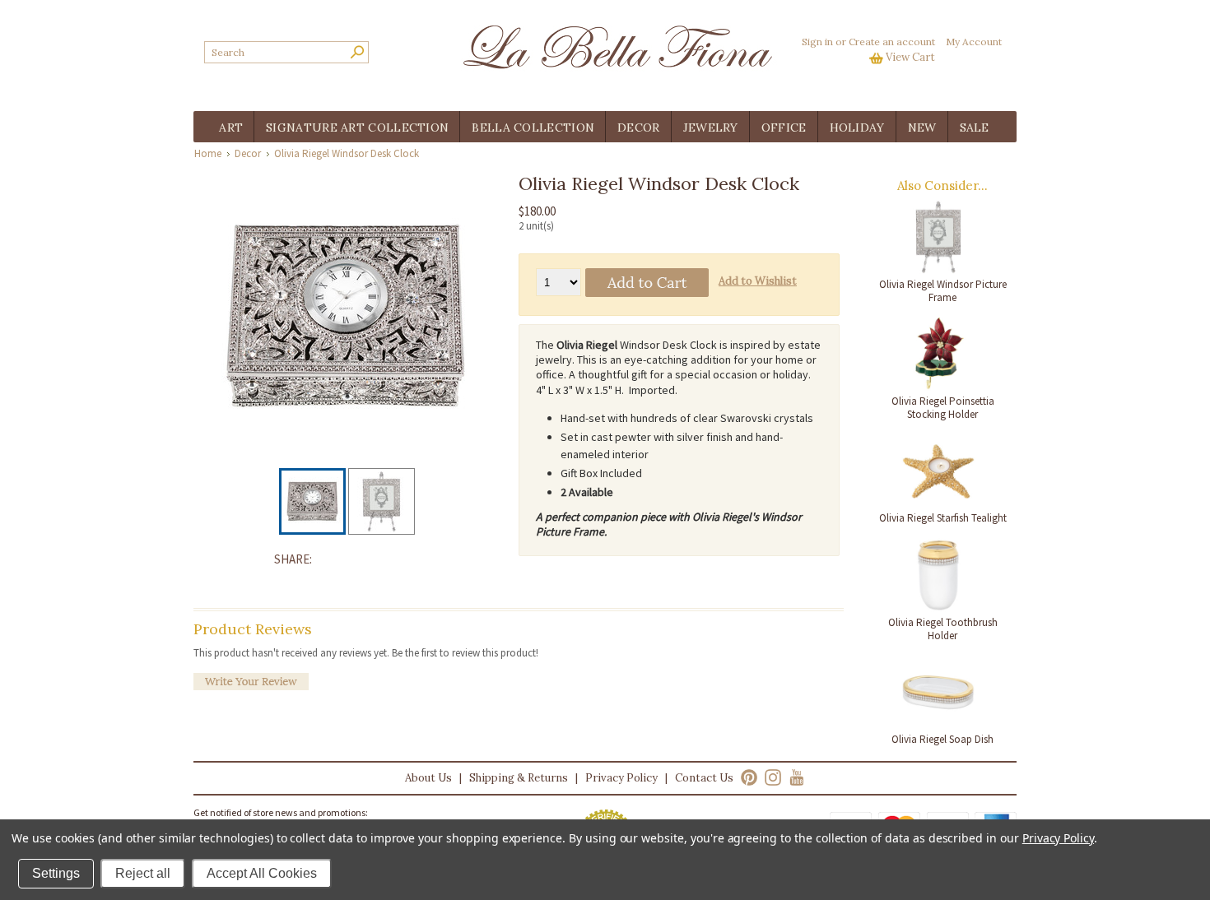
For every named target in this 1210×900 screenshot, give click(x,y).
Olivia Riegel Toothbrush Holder (943, 629)
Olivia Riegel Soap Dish (942, 739)
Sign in (817, 41)
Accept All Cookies (262, 873)
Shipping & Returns (518, 778)
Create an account (892, 41)
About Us (428, 778)
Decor (248, 153)
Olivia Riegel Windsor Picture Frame (943, 290)
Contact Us (704, 778)
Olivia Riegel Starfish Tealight (943, 518)
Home (207, 153)
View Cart (910, 57)
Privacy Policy (621, 778)
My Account (974, 41)
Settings (56, 873)
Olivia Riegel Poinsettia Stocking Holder (942, 407)
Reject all (142, 873)
